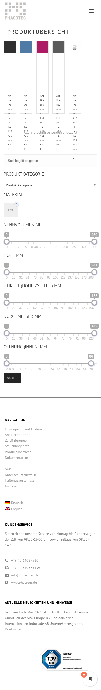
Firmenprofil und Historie (24, 429)
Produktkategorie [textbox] (19, 185)
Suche (12, 378)
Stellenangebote (17, 446)
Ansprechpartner (17, 434)
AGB (8, 469)
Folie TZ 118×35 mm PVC (10, 122)
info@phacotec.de (24, 575)
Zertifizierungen (17, 440)
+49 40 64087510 (24, 560)
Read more (13, 629)
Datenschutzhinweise (21, 475)
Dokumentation (16, 457)
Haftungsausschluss (19, 480)
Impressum (13, 486)
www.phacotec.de (24, 582)
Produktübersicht (18, 452)
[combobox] (50, 185)
